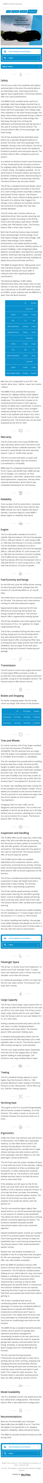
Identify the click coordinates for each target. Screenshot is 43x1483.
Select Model (15, 11)
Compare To (23, 11)
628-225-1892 (24, 1465)
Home (8, 11)
